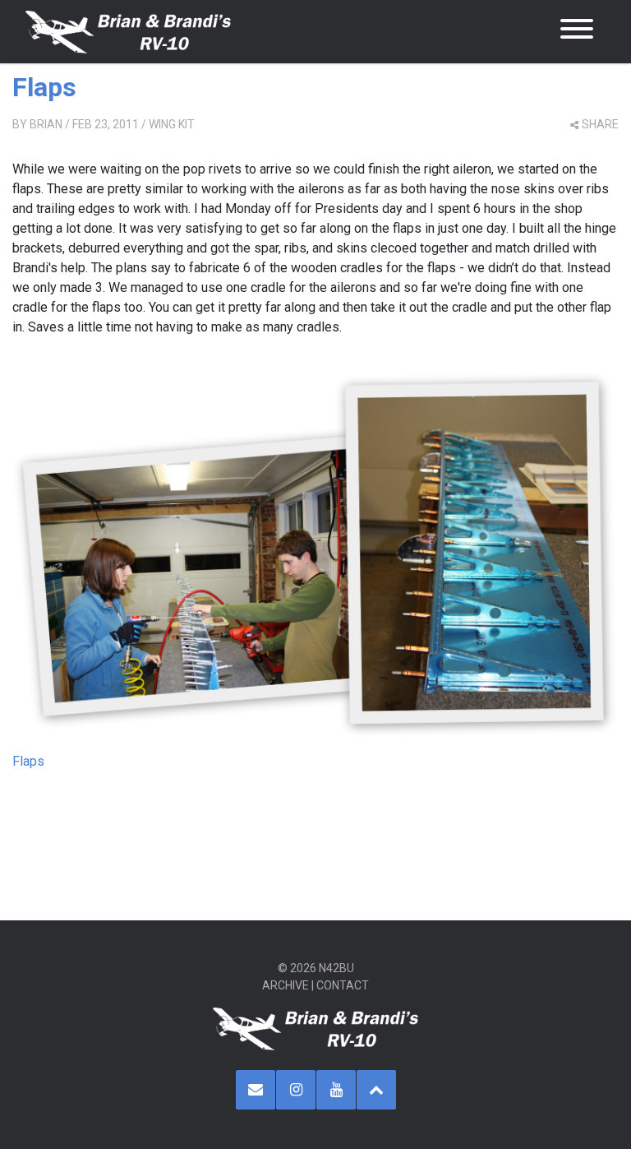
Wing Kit (172, 124)
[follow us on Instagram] (296, 1090)
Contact (342, 985)
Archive (285, 985)
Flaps (44, 87)
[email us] (255, 1090)
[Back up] (376, 1090)
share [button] (600, 124)
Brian (46, 124)
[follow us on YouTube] (336, 1090)
